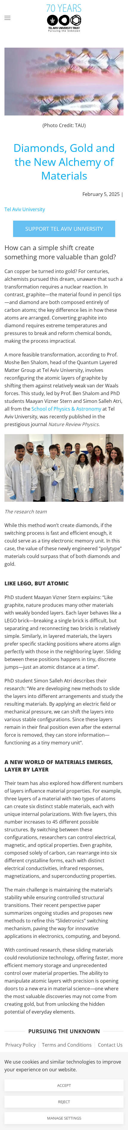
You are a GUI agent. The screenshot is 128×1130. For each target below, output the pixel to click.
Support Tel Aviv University (64, 228)
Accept (64, 1085)
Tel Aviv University (24, 209)
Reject (64, 1101)
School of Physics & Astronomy (66, 409)
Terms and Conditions (67, 1045)
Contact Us (110, 1045)
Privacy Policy (20, 1045)
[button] (7, 18)
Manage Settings (64, 1118)
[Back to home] (64, 18)
